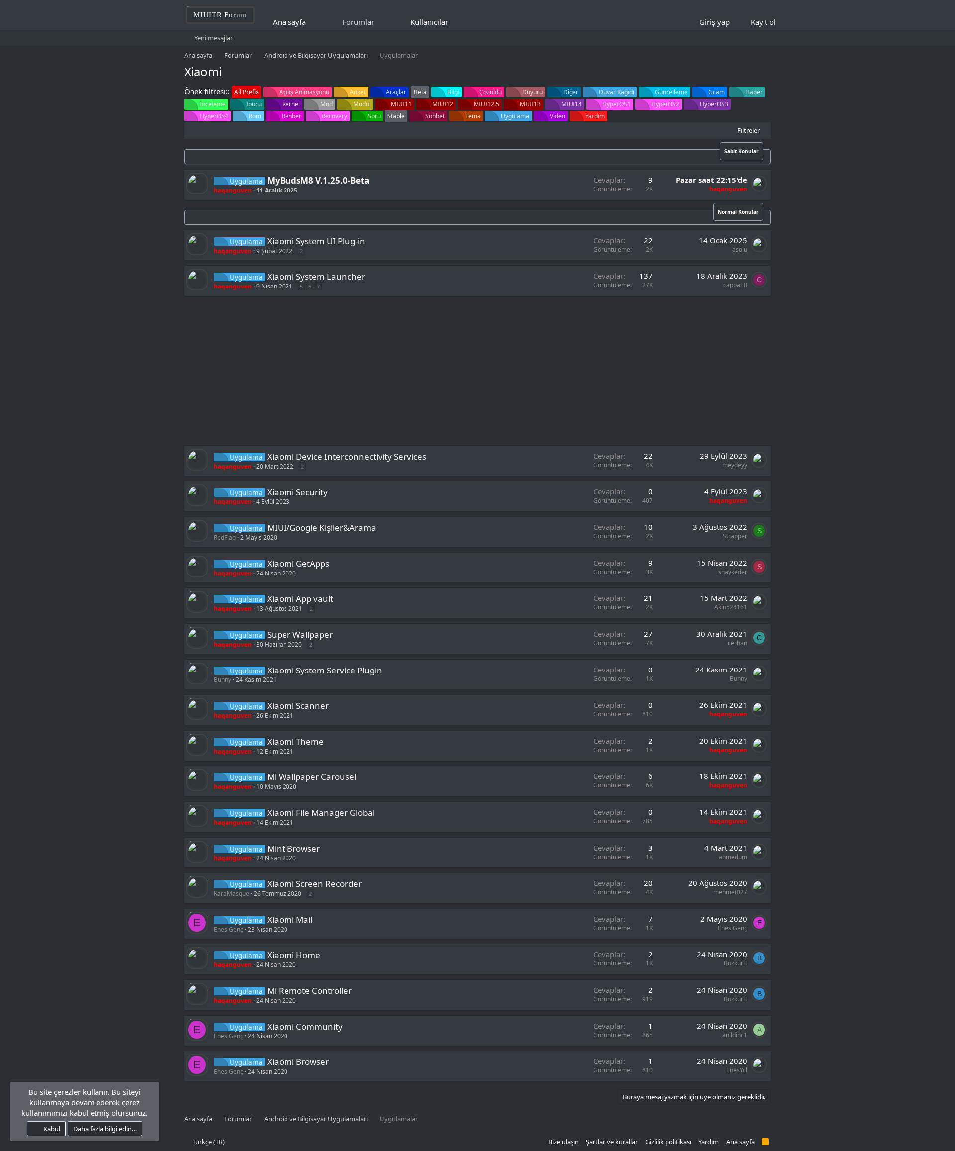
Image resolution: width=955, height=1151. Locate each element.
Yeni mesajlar (213, 37)
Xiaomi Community (305, 1026)
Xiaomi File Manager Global (321, 812)
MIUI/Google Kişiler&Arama (321, 527)
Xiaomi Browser (298, 1061)
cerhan (737, 643)
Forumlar (358, 22)
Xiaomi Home (293, 954)
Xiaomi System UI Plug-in (316, 241)
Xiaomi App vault (300, 598)
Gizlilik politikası (668, 1141)
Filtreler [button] (748, 130)
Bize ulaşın (563, 1141)
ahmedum (733, 857)
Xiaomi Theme (295, 741)
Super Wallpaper (300, 634)
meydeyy (734, 465)
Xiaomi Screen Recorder (314, 883)
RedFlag (225, 537)
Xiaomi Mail (289, 919)
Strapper (735, 536)
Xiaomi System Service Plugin (324, 670)
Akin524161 (730, 607)
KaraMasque (231, 893)
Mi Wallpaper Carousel (311, 776)
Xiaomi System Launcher (316, 276)
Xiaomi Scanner (298, 705)
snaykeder (732, 572)
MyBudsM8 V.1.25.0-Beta (318, 180)
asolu (739, 249)
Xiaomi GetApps (298, 563)
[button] (455, 22)
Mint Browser (293, 848)
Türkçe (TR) (208, 1141)
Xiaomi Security (297, 492)
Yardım (708, 1141)
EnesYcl (736, 1070)
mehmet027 (730, 892)
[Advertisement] (477, 370)
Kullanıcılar (429, 22)
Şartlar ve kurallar (612, 1141)
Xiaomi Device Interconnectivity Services (346, 456)
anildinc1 (734, 1035)
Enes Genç (228, 929)
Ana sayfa (289, 22)
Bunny (222, 679)
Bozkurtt (735, 963)
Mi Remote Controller (309, 990)
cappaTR (735, 285)
